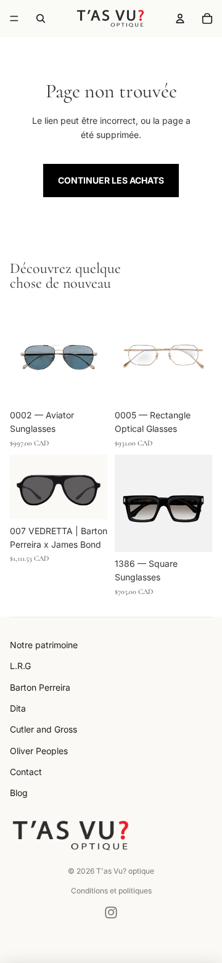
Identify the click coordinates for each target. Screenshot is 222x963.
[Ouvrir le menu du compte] (180, 18)
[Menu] (14, 18)
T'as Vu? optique (125, 871)
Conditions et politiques (111, 890)
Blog (19, 792)
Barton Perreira (40, 687)
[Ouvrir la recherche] (40, 18)
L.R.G (20, 665)
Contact (26, 771)
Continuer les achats (111, 180)
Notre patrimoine (44, 645)
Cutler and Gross (43, 729)
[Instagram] (111, 912)
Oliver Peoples (39, 751)
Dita (18, 708)
